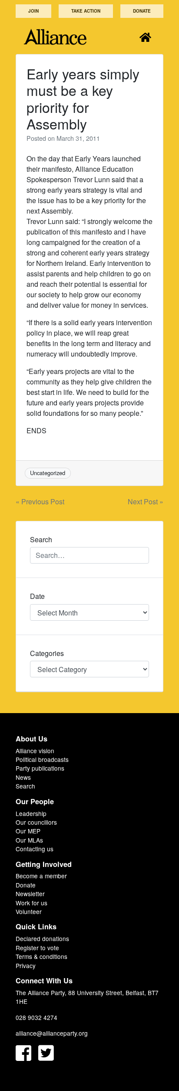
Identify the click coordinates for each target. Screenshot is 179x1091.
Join (33, 11)
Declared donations (42, 938)
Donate (142, 11)
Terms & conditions (41, 956)
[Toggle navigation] (145, 37)
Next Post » (145, 501)
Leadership (31, 813)
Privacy (26, 965)
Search (25, 786)
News (23, 777)
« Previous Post (40, 501)
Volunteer (29, 911)
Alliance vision (35, 750)
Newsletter (30, 893)
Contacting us (34, 848)
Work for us (31, 902)
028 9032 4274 (36, 1017)
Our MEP (28, 830)
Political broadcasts (42, 759)
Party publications (40, 768)
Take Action (85, 11)
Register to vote (37, 947)
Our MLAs (29, 840)
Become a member (41, 875)
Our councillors (36, 822)
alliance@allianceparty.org (52, 1033)
